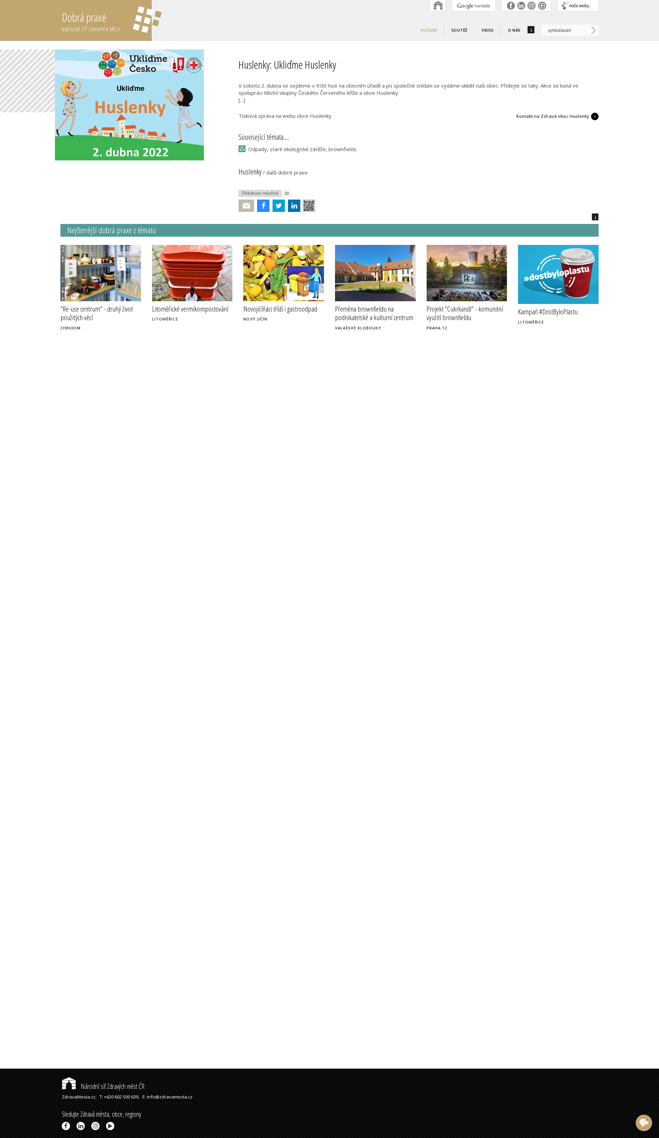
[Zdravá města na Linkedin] (82, 1126)
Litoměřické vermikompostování (190, 309)
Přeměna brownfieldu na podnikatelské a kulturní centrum (374, 313)
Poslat (246, 206)
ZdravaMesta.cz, (79, 1097)
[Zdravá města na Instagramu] (96, 1126)
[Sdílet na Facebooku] (261, 206)
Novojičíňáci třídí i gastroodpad (280, 309)
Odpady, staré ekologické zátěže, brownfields (302, 149)
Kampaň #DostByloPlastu (548, 311)
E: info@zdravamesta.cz (167, 1097)
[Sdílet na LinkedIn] (292, 206)
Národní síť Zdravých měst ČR (111, 1086)
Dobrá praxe (91, 21)
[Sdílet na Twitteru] (277, 206)
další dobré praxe (287, 172)
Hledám (428, 30)
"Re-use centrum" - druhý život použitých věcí (96, 313)
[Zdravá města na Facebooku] (67, 1126)
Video (488, 30)
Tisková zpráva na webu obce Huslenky (285, 115)
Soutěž (459, 30)
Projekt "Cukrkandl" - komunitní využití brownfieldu (465, 313)
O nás (514, 30)
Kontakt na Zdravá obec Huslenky (552, 116)
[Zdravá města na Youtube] (111, 1126)
